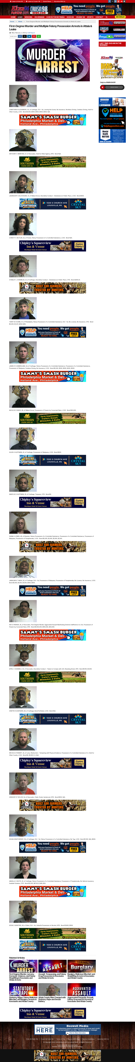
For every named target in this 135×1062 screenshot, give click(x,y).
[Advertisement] (88, 9)
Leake (20, 17)
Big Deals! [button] (120, 17)
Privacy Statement (74, 1039)
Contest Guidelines (88, 1039)
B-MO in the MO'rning (56, 17)
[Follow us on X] (112, 1)
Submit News (47, 1)
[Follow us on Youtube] (118, 1)
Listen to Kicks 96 (17, 1)
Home (13, 17)
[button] (106, 17)
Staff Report (31, 33)
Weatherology (78, 1046)
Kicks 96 (70, 17)
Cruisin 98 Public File (47, 1039)
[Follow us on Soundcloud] (121, 1)
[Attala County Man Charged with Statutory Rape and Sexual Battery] (52, 989)
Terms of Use (60, 1039)
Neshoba (28, 17)
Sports (90, 17)
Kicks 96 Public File (32, 1039)
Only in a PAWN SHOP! (108, 82)
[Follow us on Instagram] (115, 1)
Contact (99, 17)
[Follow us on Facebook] (109, 1)
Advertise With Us (59, 1)
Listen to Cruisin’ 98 (34, 1)
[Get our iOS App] (124, 1)
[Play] (103, 87)
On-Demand (39, 17)
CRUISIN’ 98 (80, 17)
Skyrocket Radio (72, 1045)
